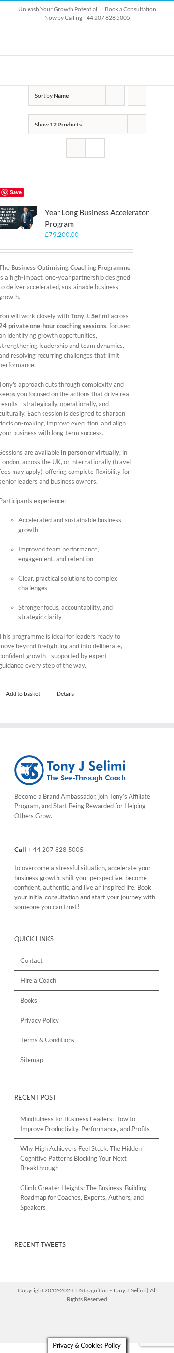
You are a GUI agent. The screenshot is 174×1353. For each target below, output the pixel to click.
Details (65, 693)
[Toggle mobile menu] (156, 70)
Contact (31, 960)
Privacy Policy (39, 1020)
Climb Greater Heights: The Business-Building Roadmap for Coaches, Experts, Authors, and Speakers (83, 1197)
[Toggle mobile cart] (138, 70)
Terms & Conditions (47, 1040)
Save (16, 192)
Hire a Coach (38, 980)
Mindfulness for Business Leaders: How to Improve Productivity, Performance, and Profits (85, 1124)
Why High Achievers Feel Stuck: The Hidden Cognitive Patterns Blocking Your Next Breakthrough (81, 1158)
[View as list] (95, 148)
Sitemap (31, 1060)
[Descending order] (137, 96)
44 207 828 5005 (58, 849)
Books (28, 1000)
